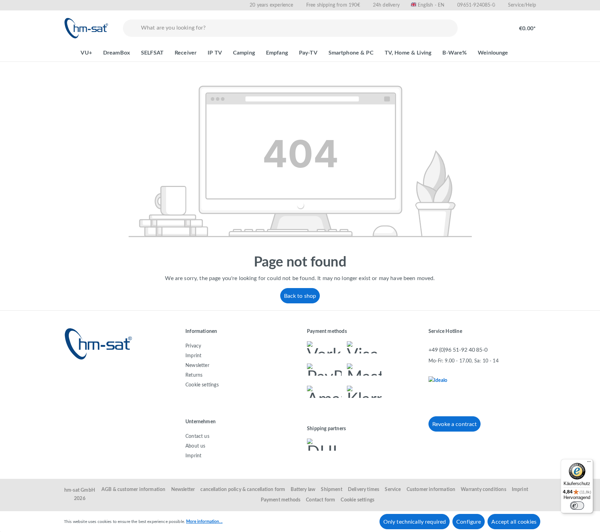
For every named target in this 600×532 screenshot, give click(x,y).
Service (393, 489)
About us (195, 446)
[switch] (577, 505)
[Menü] (589, 463)
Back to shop (300, 296)
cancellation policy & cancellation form (242, 489)
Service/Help (522, 5)
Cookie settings (202, 385)
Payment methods (281, 500)
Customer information (431, 489)
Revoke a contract (454, 424)
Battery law (303, 489)
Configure (468, 522)
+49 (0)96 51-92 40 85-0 (458, 350)
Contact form (320, 500)
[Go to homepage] (86, 28)
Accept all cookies (513, 522)
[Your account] (498, 25)
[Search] (130, 28)
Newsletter (197, 365)
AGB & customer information (133, 489)
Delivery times (364, 489)
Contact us (197, 436)
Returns (193, 375)
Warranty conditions (483, 489)
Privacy (193, 346)
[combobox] (298, 28)
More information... (204, 521)
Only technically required (414, 522)
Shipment (331, 489)
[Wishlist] (475, 25)
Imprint (193, 355)
